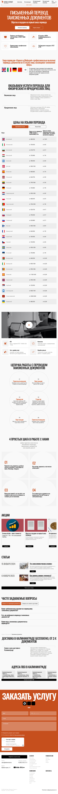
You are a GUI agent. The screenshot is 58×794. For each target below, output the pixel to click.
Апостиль (19, 2)
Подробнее (6, 546)
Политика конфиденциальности (49, 790)
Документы (32, 778)
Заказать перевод (22, 27)
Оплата (47, 758)
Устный (31, 765)
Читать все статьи (29, 588)
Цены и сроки (29, 4)
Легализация (27, 2)
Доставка (48, 759)
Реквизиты (31, 780)
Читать (32, 571)
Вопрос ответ (32, 781)
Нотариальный (32, 760)
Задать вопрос (36, 27)
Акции (47, 762)
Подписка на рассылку (14, 756)
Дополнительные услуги (34, 766)
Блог (30, 783)
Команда (31, 774)
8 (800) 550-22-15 (22, 762)
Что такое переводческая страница (41, 563)
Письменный (8, 634)
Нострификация (33, 763)
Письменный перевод (46, 2)
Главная (3, 634)
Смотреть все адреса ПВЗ (29, 679)
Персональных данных (19, 735)
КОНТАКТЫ (49, 771)
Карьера (31, 777)
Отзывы (31, 775)
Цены (47, 760)
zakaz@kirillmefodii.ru (7, 762)
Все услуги (53, 2)
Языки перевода (33, 768)
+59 (25, 70)
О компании (32, 773)
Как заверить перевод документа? (40, 575)
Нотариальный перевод (36, 2)
